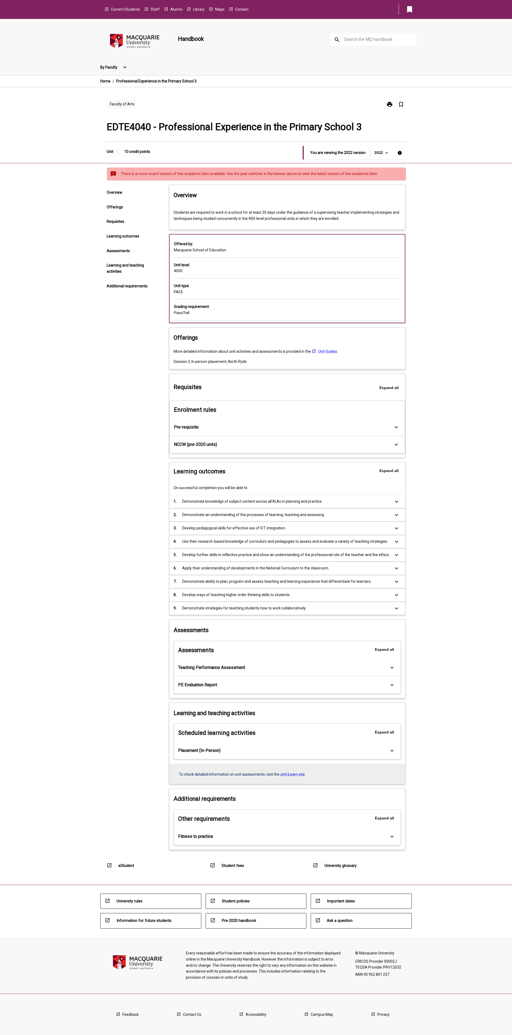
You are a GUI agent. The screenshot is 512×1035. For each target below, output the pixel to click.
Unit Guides (327, 351)
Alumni (176, 9)
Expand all (389, 388)
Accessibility (256, 1014)
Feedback (130, 1014)
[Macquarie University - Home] (134, 42)
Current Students (125, 9)
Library (199, 9)
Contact (242, 9)
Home (105, 81)
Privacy (383, 1014)
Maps (220, 9)
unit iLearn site (292, 774)
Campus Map (322, 1014)
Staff (155, 9)
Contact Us (192, 1014)
